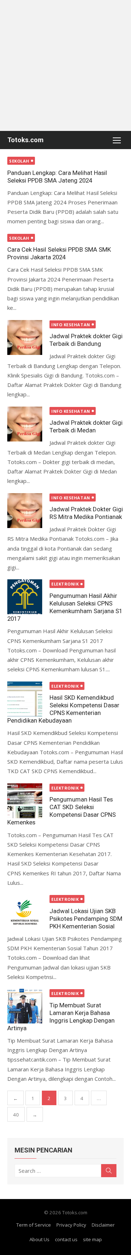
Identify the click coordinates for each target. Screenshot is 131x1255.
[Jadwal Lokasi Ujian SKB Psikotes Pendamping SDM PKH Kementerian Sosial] (24, 912)
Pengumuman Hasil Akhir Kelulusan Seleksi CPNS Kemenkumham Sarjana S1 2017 (64, 607)
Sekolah (19, 161)
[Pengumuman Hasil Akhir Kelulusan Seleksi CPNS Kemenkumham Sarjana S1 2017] (24, 596)
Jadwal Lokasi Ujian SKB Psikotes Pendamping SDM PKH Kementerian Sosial (85, 918)
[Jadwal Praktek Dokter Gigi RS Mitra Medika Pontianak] (24, 510)
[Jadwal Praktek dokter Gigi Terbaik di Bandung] (24, 337)
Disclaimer (103, 1225)
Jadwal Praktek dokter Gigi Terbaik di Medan (86, 426)
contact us (66, 1239)
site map (92, 1239)
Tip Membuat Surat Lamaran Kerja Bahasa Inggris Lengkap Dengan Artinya (61, 1017)
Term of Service (33, 1225)
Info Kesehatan (70, 324)
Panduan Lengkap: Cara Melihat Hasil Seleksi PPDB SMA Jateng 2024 (57, 176)
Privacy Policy (71, 1225)
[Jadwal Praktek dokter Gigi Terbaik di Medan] (24, 424)
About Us (39, 1239)
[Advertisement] (65, 65)
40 (16, 1114)
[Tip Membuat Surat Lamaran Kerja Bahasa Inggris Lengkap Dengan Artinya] (24, 1006)
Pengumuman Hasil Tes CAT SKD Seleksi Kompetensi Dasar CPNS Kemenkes (61, 811)
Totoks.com (25, 140)
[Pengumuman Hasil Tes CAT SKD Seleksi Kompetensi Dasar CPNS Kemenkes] (24, 800)
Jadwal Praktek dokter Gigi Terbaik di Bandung (86, 339)
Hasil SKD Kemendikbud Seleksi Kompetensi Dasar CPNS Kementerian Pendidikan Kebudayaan (63, 709)
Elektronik (65, 584)
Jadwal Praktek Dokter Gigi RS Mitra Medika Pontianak (86, 512)
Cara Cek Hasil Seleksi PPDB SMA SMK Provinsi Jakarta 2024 (59, 253)
